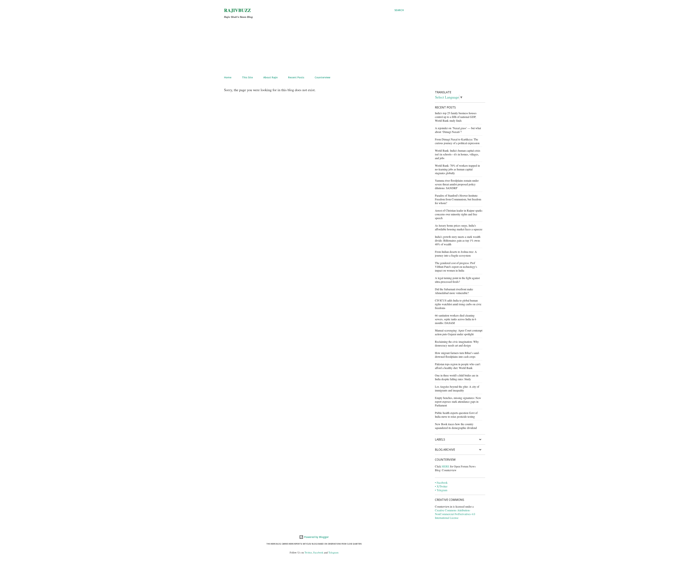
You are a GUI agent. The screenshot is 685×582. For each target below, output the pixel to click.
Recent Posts (296, 77)
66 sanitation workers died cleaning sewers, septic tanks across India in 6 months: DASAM (455, 319)
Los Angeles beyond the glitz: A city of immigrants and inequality (457, 388)
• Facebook (441, 482)
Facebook (318, 552)
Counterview (322, 77)
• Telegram (441, 490)
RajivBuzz (237, 10)
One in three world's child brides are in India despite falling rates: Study (456, 377)
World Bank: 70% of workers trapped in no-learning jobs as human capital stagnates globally (457, 169)
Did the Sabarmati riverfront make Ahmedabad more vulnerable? (454, 291)
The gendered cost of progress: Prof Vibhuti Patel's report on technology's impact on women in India (456, 266)
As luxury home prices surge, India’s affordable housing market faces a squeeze (458, 227)
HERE (445, 466)
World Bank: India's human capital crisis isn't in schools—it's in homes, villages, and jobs (457, 154)
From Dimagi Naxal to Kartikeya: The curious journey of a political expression (457, 141)
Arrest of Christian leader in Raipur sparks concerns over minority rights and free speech (458, 214)
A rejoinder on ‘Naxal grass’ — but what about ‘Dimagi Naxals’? (458, 130)
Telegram (333, 552)
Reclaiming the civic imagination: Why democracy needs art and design (457, 343)
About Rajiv (270, 77)
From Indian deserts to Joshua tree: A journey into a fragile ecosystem (456, 253)
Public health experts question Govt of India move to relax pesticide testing (456, 414)
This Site (247, 77)
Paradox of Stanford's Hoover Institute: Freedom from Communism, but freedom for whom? (458, 199)
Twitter (308, 552)
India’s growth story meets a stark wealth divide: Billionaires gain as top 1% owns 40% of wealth (457, 240)
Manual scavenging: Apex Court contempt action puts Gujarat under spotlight (458, 332)
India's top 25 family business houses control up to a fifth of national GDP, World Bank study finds (455, 116)
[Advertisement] (305, 46)
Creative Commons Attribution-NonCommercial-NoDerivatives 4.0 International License (455, 514)
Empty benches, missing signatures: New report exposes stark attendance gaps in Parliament (458, 401)
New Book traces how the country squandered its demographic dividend (456, 426)
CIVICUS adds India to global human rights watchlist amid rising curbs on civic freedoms (458, 304)
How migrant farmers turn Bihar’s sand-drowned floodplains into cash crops (457, 354)
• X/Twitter (441, 486)
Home (227, 77)
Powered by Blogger (316, 537)
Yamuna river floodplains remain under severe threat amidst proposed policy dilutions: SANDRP (457, 184)
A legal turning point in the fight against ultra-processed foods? (457, 280)
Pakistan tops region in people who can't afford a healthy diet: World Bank (457, 366)
